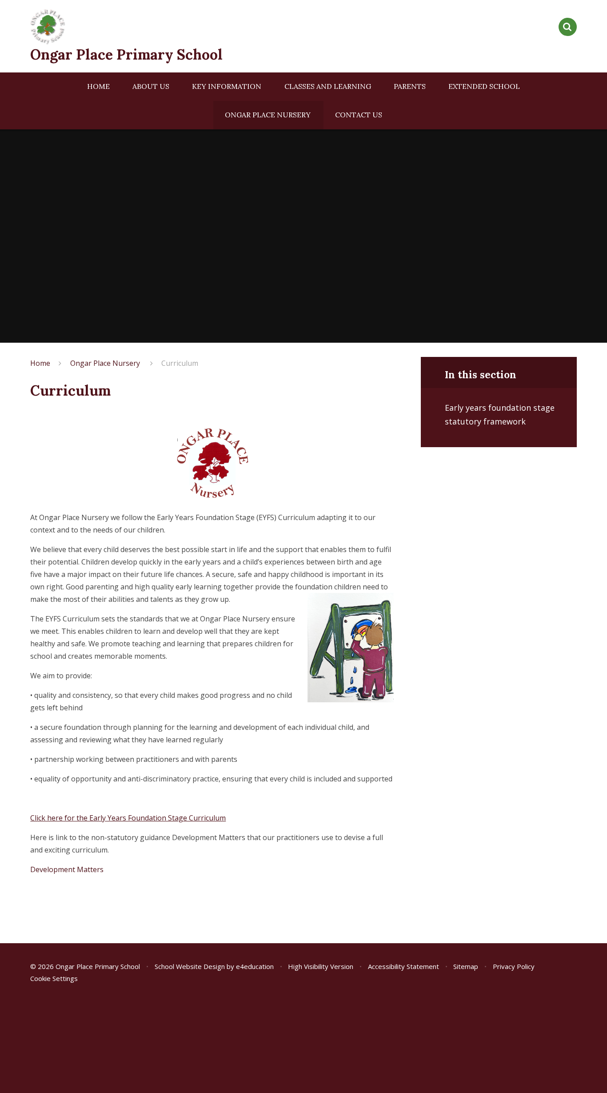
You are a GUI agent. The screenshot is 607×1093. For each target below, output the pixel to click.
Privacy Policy (514, 966)
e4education (255, 966)
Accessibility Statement (403, 966)
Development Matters (67, 869)
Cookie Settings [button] (54, 978)
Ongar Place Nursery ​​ (106, 363)
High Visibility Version (320, 966)
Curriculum (179, 363)
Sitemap (465, 966)
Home (40, 363)
